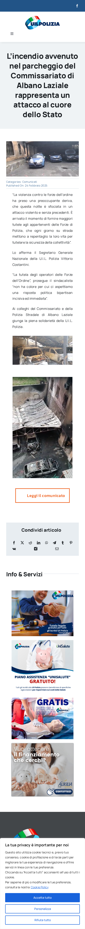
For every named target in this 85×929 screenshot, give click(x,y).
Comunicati (29, 182)
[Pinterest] (71, 543)
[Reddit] (30, 543)
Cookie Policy (40, 887)
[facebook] (77, 5)
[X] (22, 543)
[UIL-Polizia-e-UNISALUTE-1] (42, 641)
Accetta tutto (42, 898)
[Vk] (14, 549)
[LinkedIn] (38, 543)
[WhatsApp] (46, 543)
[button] (15, 350)
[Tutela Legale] (42, 592)
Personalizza (42, 909)
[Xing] (35, 549)
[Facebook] (14, 543)
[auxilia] (42, 745)
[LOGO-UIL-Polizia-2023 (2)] (42, 17)
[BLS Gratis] (42, 699)
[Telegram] (54, 543)
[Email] (57, 549)
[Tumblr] (62, 543)
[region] (42, 883)
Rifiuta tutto (42, 920)
